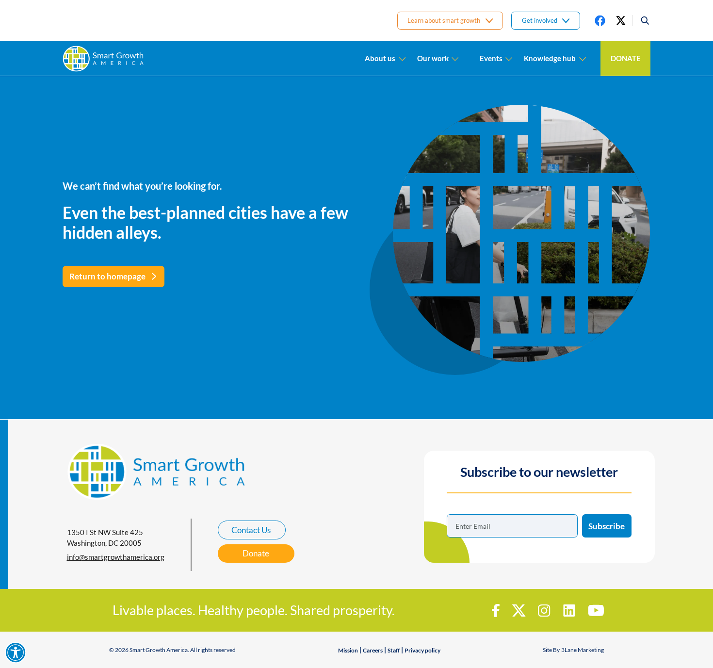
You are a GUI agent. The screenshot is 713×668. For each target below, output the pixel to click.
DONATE (626, 58)
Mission (348, 650)
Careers (373, 650)
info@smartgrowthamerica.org (115, 557)
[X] (621, 20)
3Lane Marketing (582, 649)
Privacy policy (422, 650)
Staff (394, 650)
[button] (641, 20)
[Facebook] (600, 20)
